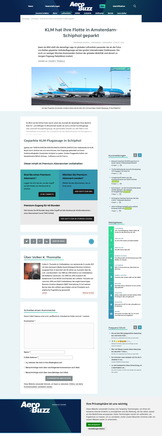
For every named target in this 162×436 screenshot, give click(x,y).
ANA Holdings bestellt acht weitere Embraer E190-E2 (124, 207)
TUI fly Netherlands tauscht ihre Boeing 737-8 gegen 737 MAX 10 (126, 170)
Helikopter (99, 13)
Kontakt (63, 404)
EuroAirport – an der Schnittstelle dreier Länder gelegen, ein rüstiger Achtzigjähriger (126, 190)
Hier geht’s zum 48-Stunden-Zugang (76, 218)
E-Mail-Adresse (31, 357)
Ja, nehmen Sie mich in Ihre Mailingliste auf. (43, 362)
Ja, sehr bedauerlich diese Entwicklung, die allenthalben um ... (126, 366)
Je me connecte (47, 194)
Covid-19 (116, 42)
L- (118, 165)
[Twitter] (26, 241)
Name (27, 352)
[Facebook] (33, 241)
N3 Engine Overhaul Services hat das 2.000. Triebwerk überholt (125, 199)
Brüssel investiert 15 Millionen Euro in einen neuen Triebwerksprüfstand (125, 162)
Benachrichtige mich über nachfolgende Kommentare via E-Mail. (53, 367)
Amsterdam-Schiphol (82, 42)
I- (117, 202)
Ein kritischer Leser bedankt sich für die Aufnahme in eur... (126, 358)
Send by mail (58, 241)
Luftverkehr (66, 13)
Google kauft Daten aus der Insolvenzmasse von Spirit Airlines (124, 179)
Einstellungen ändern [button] (96, 429)
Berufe (110, 13)
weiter (44, 293)
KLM (122, 42)
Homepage (25, 19)
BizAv (55, 13)
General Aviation (42, 13)
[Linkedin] (46, 241)
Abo (102, 6)
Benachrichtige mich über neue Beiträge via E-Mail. (47, 372)
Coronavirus (107, 42)
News (30, 6)
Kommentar (29, 321)
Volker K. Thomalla (56, 61)
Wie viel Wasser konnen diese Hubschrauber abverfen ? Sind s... (126, 350)
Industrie (87, 13)
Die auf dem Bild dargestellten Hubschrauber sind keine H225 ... (126, 334)
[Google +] (40, 241)
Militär (77, 13)
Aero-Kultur (122, 13)
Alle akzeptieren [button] (94, 425)
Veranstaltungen (52, 6)
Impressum (56, 404)
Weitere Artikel (88, 293)
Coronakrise (96, 42)
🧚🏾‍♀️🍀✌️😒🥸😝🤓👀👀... (121, 341)
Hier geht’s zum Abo (83, 191)
